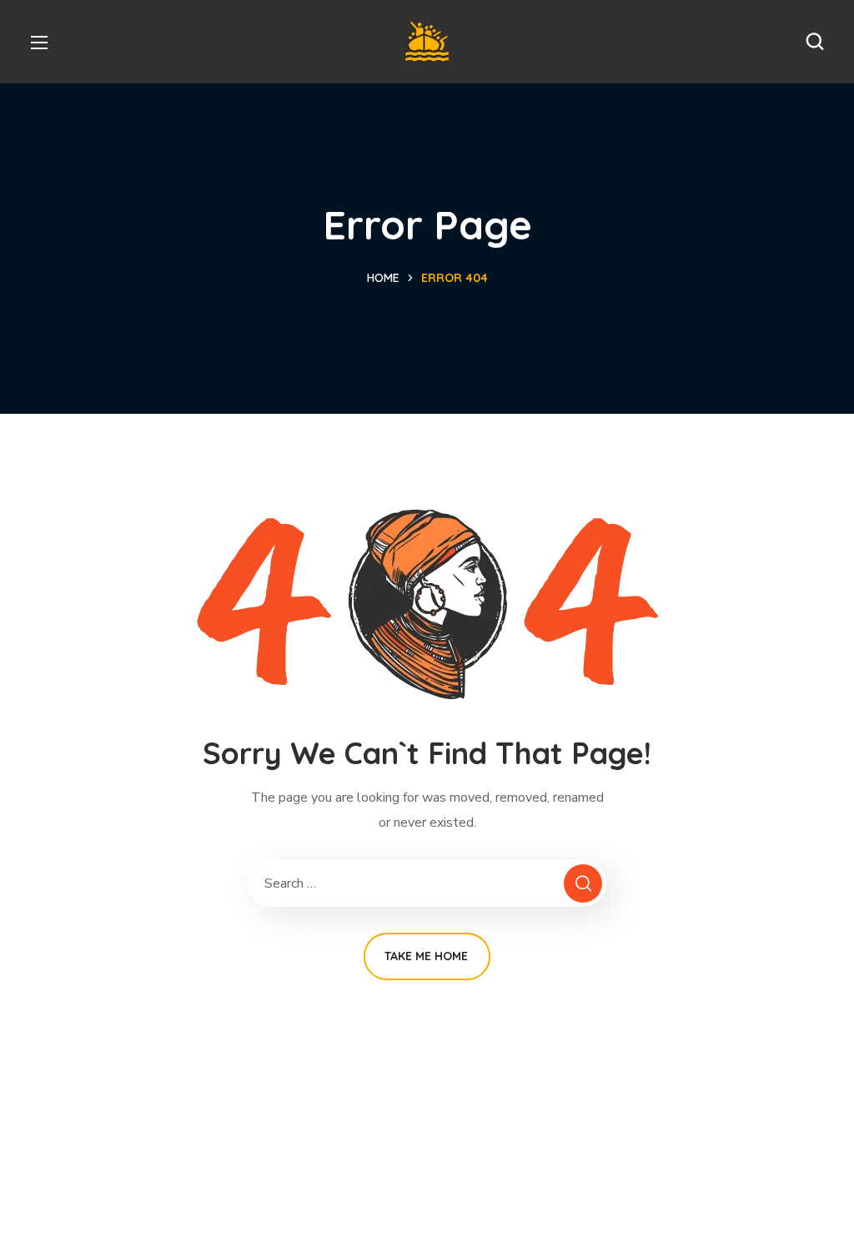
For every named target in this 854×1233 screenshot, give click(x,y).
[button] (814, 41)
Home (383, 277)
